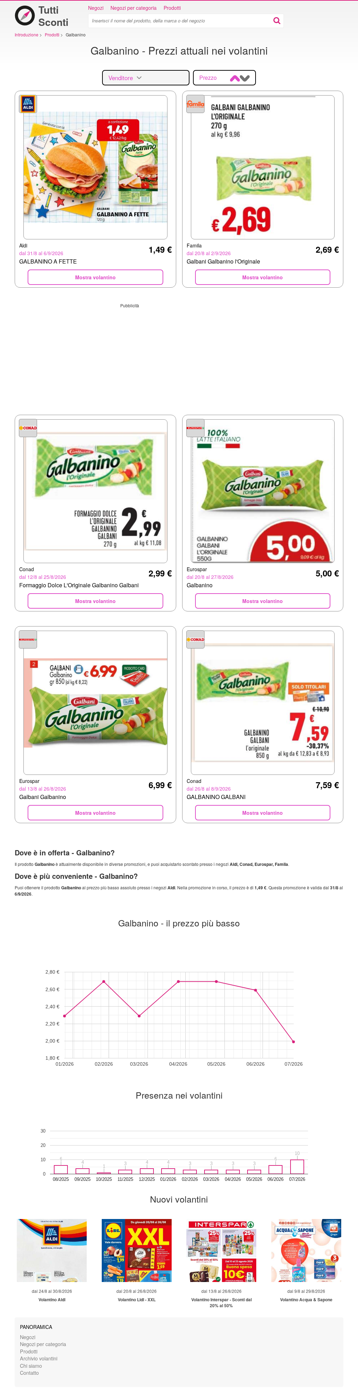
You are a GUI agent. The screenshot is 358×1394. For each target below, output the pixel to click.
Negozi (95, 7)
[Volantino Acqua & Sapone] (306, 1250)
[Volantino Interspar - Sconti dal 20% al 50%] (221, 1250)
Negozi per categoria (133, 7)
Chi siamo (31, 1365)
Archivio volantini (38, 1358)
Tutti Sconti (53, 15)
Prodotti (172, 7)
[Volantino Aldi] (52, 1250)
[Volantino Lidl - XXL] (137, 1250)
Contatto (29, 1372)
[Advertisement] (179, 357)
